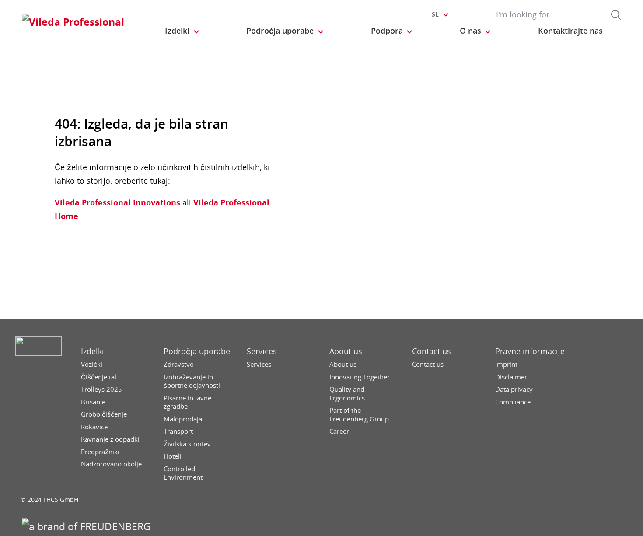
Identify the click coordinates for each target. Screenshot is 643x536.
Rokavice (94, 427)
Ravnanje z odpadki (110, 439)
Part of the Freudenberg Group (359, 414)
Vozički (91, 364)
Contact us (431, 351)
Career (339, 431)
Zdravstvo (179, 364)
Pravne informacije (530, 351)
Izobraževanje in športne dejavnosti (192, 381)
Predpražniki (100, 452)
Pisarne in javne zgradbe (187, 402)
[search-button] (616, 15)
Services (262, 351)
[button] (182, 31)
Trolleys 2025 (101, 389)
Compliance (513, 402)
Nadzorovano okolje (111, 464)
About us (345, 351)
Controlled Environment (183, 473)
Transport (178, 431)
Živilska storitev (187, 444)
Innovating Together (359, 377)
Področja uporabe (197, 351)
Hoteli (173, 456)
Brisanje (93, 402)
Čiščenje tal (98, 377)
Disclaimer (511, 377)
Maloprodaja (183, 419)
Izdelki (92, 351)
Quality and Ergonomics (347, 393)
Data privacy (514, 389)
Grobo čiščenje (104, 414)
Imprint (506, 364)
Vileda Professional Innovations (117, 202)
